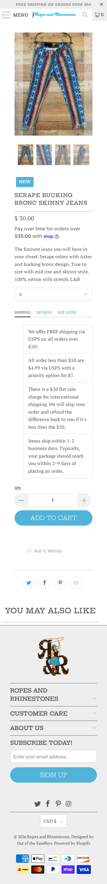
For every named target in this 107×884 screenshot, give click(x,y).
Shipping (23, 312)
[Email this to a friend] (76, 582)
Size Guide (67, 312)
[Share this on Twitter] (29, 582)
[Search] (85, 15)
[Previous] (18, 84)
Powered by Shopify (72, 843)
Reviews (44, 312)
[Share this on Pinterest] (60, 582)
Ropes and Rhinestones (48, 836)
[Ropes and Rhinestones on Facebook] (48, 804)
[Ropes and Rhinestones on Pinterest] (58, 804)
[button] (44, 550)
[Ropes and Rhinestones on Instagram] (68, 804)
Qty (18, 487)
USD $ (49, 821)
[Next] (88, 84)
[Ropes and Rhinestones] (53, 15)
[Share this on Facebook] (44, 582)
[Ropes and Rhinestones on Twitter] (37, 804)
